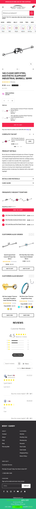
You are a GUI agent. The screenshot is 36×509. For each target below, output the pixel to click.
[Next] (33, 69)
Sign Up (26, 486)
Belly (15, 22)
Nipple (9, 22)
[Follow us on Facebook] (4, 491)
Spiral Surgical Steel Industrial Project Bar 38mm (9, 257)
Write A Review (18, 355)
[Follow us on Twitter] (7, 491)
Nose (2, 22)
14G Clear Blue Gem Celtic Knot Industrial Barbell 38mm (26, 257)
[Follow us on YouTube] (18, 491)
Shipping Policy (24, 453)
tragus (3, 18)
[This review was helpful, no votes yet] (27, 394)
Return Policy (23, 456)
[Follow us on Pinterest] (14, 491)
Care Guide (23, 450)
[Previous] (3, 69)
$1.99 (21, 22)
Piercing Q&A (5, 446)
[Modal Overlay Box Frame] (18, 504)
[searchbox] (10, 363)
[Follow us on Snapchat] (25, 491)
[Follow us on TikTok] (21, 491)
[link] (8, 309)
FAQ (3, 440)
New (32, 22)
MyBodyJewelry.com (18, 497)
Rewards (22, 443)
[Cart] (33, 7)
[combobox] (24, 368)
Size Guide (23, 446)
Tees (26, 22)
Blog (3, 443)
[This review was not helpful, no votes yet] (30, 394)
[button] (30, 234)
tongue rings (30, 17)
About (4, 437)
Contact (4, 434)
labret (24, 17)
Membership (23, 440)
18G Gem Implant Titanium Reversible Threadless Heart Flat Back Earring (9, 298)
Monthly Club (23, 437)
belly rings (20, 17)
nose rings (14, 17)
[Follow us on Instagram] (11, 491)
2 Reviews (12, 82)
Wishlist (22, 434)
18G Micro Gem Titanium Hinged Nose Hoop (26, 297)
